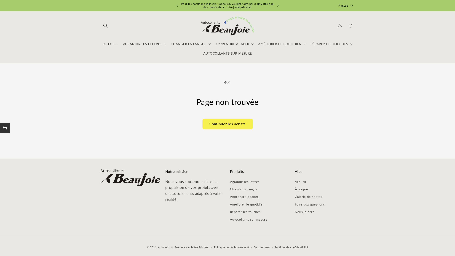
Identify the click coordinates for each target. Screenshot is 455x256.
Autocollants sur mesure (248, 219)
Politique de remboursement (231, 247)
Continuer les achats (227, 124)
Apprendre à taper (244, 197)
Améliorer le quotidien (247, 204)
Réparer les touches (245, 212)
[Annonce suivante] (278, 5)
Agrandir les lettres (245, 182)
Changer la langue (244, 189)
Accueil (300, 182)
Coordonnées (262, 247)
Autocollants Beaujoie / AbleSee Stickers (183, 247)
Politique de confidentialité (291, 247)
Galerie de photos (308, 197)
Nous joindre (305, 212)
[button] (105, 26)
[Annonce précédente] (177, 5)
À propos (302, 189)
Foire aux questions (310, 204)
